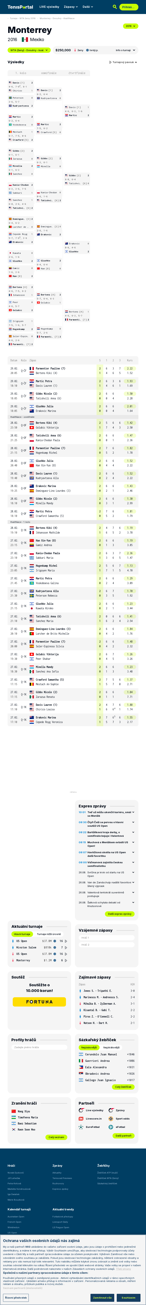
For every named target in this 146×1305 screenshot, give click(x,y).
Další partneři (123, 1135)
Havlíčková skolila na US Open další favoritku (106, 854)
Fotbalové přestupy (62, 1216)
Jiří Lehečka (14, 1178)
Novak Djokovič (16, 1172)
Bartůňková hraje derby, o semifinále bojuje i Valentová (105, 834)
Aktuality (56, 1172)
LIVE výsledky (49, 6)
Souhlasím (128, 1297)
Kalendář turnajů (19, 1209)
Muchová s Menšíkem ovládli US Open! (107, 844)
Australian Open (16, 1216)
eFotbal (120, 1126)
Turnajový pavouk (124, 62)
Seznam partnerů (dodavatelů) (22, 1287)
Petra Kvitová (14, 1183)
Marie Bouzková (16, 1199)
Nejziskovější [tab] (89, 1047)
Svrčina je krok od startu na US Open (105, 874)
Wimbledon (13, 1227)
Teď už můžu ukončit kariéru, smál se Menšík (109, 814)
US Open (12, 1232)
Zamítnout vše (102, 1297)
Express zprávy (60, 1189)
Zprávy (120, 1110)
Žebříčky (103, 1165)
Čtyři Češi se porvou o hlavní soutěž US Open (105, 824)
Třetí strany (123, 1268)
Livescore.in (94, 1118)
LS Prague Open (60, 1227)
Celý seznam (56, 1137)
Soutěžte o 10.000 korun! (39, 988)
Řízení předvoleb (16, 1297)
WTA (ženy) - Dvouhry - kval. (27, 50)
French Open (14, 1222)
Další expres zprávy (119, 913)
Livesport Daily (60, 1222)
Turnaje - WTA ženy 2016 (23, 18)
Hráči (11, 1165)
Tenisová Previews (62, 1178)
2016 (129, 25)
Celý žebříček (123, 1086)
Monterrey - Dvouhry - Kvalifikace (57, 18)
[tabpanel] (39, 951)
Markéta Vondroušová (19, 1189)
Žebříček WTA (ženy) (108, 1178)
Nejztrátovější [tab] (111, 1047)
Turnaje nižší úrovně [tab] (49, 934)
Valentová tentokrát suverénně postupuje (105, 894)
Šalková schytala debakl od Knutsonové (103, 904)
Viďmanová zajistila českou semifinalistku (105, 864)
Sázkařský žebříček (107, 1183)
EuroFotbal (93, 1126)
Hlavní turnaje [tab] (22, 934)
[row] (73, 371)
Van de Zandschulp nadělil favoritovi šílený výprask (109, 884)
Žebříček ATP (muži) (107, 1172)
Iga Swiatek (13, 1194)
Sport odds (123, 1118)
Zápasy (69, 6)
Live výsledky (94, 1110)
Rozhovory (58, 1183)
